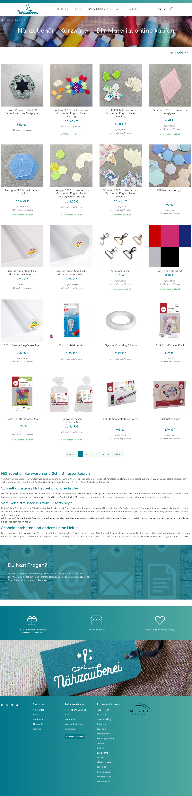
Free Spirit (102, 728)
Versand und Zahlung (75, 709)
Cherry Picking (104, 719)
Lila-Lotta (101, 757)
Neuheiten (62, 8)
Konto (36, 714)
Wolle (119, 8)
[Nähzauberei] (29, 9)
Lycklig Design (104, 771)
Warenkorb (38, 709)
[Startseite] (2, 20)
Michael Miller (104, 776)
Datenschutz (71, 719)
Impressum (70, 728)
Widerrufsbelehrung (75, 723)
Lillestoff (101, 766)
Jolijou (100, 743)
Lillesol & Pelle (104, 762)
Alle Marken (103, 709)
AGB (67, 714)
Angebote (134, 8)
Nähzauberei (103, 781)
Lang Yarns (102, 752)
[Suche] (160, 9)
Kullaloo (101, 747)
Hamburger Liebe (106, 738)
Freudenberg (103, 733)
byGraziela (102, 714)
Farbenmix (102, 723)
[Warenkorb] (172, 9)
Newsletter (38, 723)
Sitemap (37, 728)
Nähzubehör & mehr (99, 8)
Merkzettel (38, 719)
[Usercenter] (166, 9)
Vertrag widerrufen (74, 736)
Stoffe (78, 8)
